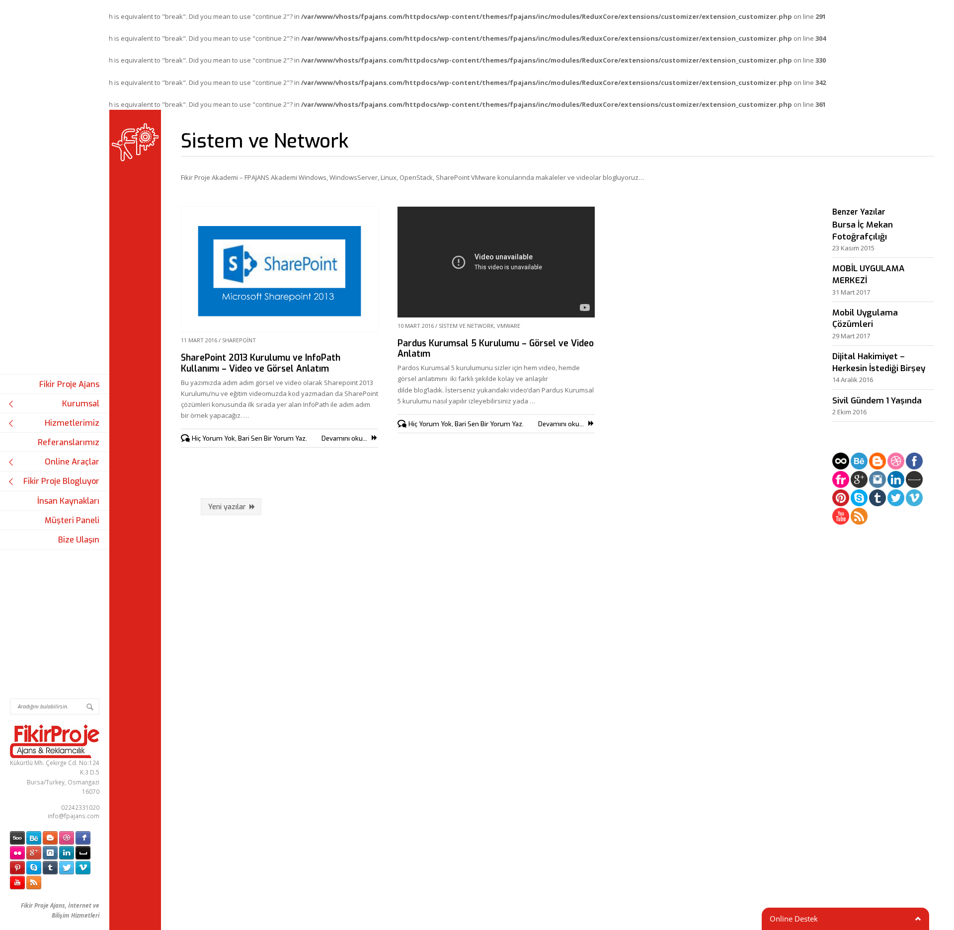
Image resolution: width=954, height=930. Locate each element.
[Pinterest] (840, 499)
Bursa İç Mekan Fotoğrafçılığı (862, 230)
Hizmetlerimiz (72, 423)
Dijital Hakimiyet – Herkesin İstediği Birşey (878, 362)
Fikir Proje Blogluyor (61, 481)
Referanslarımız (68, 442)
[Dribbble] (895, 462)
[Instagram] (877, 480)
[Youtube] (840, 517)
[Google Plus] (859, 480)
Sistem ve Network (466, 325)
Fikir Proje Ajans (69, 384)
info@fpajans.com (73, 816)
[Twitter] (895, 499)
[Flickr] (840, 480)
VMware (508, 325)
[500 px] (840, 462)
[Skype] (859, 499)
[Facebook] (914, 462)
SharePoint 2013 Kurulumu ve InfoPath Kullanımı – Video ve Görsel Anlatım (260, 363)
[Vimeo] (914, 499)
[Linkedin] (895, 480)
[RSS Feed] (859, 517)
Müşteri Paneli (72, 520)
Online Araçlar (72, 462)
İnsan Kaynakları (68, 501)
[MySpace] (914, 480)
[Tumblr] (877, 499)
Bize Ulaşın (78, 540)
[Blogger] (877, 462)
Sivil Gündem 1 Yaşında (877, 400)
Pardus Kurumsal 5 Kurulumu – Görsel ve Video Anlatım (496, 348)
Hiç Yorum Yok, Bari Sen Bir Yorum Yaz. (249, 438)
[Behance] (859, 462)
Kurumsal (80, 403)
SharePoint (239, 340)
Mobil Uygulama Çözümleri (865, 318)
